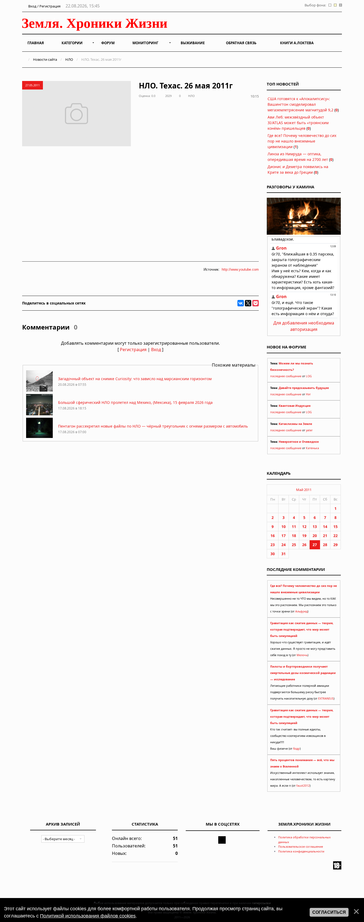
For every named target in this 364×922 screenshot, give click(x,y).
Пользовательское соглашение (300, 846)
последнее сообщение (285, 376)
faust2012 (303, 785)
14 (325, 526)
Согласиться (329, 912)
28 (325, 544)
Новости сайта (45, 59)
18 (294, 535)
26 (304, 544)
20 (315, 535)
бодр (296, 748)
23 (272, 544)
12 (304, 526)
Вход (156, 349)
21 (325, 535)
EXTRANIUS (326, 698)
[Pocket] (255, 303)
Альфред (301, 611)
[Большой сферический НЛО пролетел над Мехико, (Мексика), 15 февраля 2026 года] (39, 413)
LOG (309, 376)
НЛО (69, 59)
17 (283, 535)
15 (335, 526)
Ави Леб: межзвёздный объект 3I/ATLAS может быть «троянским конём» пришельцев (298, 123)
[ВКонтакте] (240, 303)
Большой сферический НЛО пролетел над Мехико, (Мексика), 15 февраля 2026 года (135, 402)
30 (272, 553)
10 (283, 526)
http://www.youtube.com (240, 269)
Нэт (308, 394)
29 (335, 544)
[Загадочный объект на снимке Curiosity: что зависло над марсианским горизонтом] (39, 390)
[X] (248, 303)
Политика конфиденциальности (301, 851)
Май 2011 (304, 489)
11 (294, 526)
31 (283, 553)
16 (272, 535)
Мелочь (302, 655)
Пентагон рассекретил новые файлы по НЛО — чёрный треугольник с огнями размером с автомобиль (153, 426)
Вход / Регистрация (43, 6)
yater (309, 430)
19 (304, 535)
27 (315, 544)
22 (335, 535)
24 (283, 544)
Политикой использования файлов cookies (88, 916)
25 (294, 544)
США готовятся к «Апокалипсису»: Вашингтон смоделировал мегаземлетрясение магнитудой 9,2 (300, 104)
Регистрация (133, 349)
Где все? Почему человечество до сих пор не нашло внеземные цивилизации (302, 141)
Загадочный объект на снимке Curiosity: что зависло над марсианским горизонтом (135, 378)
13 (315, 526)
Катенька (312, 448)
